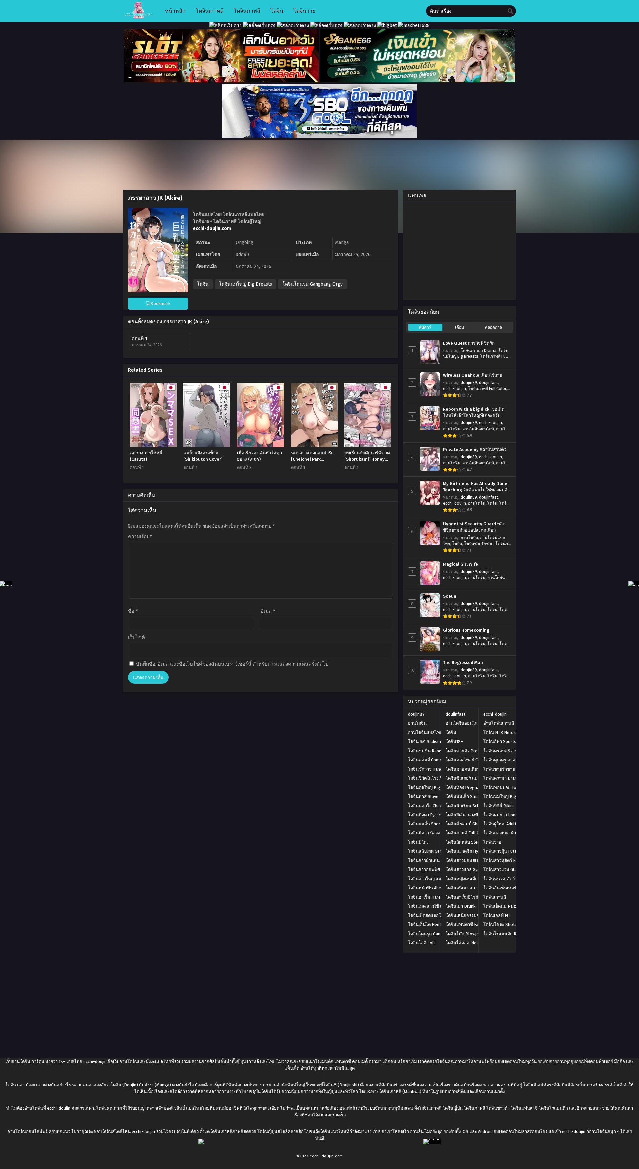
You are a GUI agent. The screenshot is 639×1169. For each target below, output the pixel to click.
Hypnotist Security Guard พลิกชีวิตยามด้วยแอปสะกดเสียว (474, 527)
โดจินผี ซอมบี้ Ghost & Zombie (474, 823)
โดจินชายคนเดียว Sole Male (473, 769)
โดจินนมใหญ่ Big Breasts (245, 284)
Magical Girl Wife (460, 564)
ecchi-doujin (454, 388)
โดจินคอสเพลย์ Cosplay (468, 759)
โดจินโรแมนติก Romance (507, 933)
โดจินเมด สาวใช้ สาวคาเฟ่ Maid (437, 906)
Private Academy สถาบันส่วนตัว (474, 449)
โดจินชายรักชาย (478, 543)
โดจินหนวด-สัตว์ (499, 878)
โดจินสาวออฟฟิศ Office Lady (435, 869)
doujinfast (488, 382)
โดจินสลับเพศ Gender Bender (435, 851)
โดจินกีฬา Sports (499, 741)
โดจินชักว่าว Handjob (428, 769)
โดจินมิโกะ (418, 842)
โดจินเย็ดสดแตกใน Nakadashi (436, 915)
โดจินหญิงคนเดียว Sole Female (475, 878)
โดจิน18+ (454, 741)
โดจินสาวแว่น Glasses (504, 869)
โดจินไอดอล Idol (462, 942)
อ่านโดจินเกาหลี (498, 723)
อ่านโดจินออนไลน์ (478, 429)
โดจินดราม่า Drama (478, 350)
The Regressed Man (463, 662)
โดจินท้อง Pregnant (464, 787)
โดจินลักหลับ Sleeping (467, 842)
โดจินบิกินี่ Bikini (498, 805)
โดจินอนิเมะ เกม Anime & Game (475, 887)
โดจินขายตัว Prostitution (470, 750)
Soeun (449, 596)
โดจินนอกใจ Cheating (429, 805)
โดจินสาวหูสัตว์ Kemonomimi (510, 860)
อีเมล (268, 611)
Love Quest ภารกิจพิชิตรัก (469, 343)
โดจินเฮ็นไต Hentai (426, 924)
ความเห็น (140, 537)
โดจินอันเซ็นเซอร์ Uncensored (511, 887)
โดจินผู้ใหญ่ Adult (499, 823)
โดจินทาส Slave (423, 796)
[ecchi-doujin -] (138, 17)
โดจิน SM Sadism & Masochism (438, 741)
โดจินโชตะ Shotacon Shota (509, 924)
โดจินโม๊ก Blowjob (463, 933)
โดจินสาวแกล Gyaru (465, 869)
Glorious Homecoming (466, 630)
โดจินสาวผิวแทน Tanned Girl (435, 860)
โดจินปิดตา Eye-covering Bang (437, 814)
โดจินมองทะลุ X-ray (502, 832)
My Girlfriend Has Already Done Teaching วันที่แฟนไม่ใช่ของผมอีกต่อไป (476, 487)
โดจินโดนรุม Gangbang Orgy (312, 284)
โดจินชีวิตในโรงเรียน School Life (439, 778)
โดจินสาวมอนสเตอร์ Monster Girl (477, 860)
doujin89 (469, 382)
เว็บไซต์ (136, 637)
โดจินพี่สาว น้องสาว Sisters (434, 832)
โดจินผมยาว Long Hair (505, 814)
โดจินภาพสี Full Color (487, 388)
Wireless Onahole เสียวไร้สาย (472, 375)
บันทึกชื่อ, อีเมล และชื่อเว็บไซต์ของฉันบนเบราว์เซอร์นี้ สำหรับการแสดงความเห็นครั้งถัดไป (232, 664)
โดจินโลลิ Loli (421, 942)
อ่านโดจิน (451, 429)
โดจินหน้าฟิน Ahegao (428, 887)
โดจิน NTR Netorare (502, 732)
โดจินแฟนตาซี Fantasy (467, 924)
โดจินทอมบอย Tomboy (505, 787)
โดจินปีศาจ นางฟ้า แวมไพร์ (471, 814)
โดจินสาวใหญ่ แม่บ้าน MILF (434, 878)
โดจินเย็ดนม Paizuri (502, 906)
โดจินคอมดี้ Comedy (427, 759)
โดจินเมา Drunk (460, 906)
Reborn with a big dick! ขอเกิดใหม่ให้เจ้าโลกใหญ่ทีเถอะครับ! (474, 412)
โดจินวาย (492, 842)
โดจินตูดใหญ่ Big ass (428, 787)
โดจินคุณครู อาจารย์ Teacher (510, 759)
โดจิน (203, 284)
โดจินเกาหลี (494, 897)
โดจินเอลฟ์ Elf (496, 915)
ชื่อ (133, 611)
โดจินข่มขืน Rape (424, 750)
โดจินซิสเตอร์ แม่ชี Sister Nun (474, 778)
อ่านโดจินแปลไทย (425, 732)
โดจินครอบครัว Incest (504, 750)
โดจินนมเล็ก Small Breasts (472, 796)
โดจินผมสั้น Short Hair (429, 823)
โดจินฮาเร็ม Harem (426, 897)
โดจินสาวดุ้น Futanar (503, 851)
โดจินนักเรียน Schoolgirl (469, 805)
